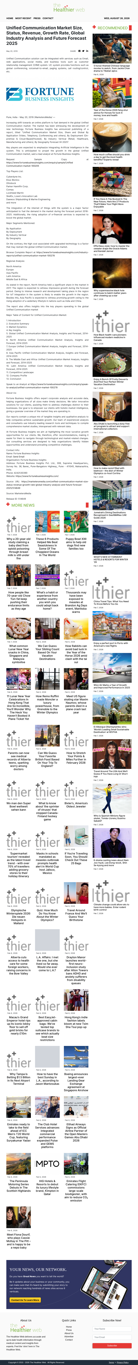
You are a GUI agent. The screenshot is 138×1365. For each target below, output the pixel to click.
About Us (69, 1333)
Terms (111, 1362)
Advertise (68, 1336)
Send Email (18, 456)
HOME (9, 18)
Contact (69, 1340)
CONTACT (48, 18)
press (37, 18)
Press (69, 1330)
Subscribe (112, 1345)
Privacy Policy (123, 1362)
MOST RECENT (23, 18)
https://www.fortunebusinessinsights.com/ (37, 476)
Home (69, 1327)
